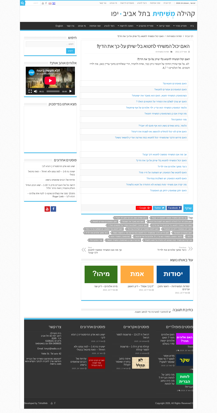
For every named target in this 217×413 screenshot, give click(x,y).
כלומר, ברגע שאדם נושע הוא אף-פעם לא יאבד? (163, 125)
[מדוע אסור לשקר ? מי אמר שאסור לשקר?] (184, 360)
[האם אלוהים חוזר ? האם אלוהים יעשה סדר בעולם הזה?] (184, 339)
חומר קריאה (164, 26)
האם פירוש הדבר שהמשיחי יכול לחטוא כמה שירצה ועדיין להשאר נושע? (151, 137)
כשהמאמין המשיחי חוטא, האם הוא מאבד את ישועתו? (159, 95)
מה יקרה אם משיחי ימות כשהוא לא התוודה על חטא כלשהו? (156, 184)
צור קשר (102, 3)
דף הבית (167, 3)
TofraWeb (42, 403)
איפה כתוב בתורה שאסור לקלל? (123, 361)
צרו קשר (70, 26)
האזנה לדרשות (126, 26)
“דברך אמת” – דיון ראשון (141, 286)
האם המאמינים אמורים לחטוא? (170, 89)
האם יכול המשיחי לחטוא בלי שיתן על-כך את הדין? (161, 160)
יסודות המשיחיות (174, 36)
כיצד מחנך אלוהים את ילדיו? (172, 166)
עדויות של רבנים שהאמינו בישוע (60, 180)
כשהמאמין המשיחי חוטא (120, 236)
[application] (50, 81)
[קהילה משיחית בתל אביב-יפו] (153, 13)
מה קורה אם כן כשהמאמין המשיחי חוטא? (165, 113)
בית (192, 26)
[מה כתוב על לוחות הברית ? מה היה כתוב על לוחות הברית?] (184, 379)
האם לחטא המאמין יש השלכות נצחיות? (166, 178)
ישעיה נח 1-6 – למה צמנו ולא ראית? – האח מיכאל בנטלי (89, 348)
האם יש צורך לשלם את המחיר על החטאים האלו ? (161, 101)
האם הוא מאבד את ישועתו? (133, 222)
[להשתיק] (35, 91)
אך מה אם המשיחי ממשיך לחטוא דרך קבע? (164, 154)
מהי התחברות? (179, 119)
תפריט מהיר (181, 26)
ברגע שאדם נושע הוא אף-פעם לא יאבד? (131, 218)
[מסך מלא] (30, 91)
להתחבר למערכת (159, 312)
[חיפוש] (22, 3)
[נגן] (70, 91)
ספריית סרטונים (146, 26)
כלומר (189, 236)
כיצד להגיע (142, 3)
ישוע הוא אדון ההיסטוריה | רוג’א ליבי (58, 166)
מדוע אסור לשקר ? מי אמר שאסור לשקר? (166, 358)
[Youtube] (43, 3)
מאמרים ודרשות (127, 3)
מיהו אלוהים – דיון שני (105, 286)
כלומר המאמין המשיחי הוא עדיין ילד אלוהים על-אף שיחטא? (156, 107)
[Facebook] (46, 3)
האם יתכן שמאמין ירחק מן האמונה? (168, 190)
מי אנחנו (113, 3)
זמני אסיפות (155, 3)
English (59, 26)
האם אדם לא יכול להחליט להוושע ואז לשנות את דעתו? (159, 131)
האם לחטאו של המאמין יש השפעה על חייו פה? (163, 172)
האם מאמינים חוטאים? (175, 83)
